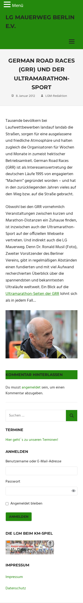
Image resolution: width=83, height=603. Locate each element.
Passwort (13, 482)
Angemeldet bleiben (26, 504)
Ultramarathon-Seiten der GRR (32, 293)
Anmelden (18, 517)
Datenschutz (16, 588)
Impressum (14, 577)
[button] (8, 5)
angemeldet (31, 388)
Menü (17, 5)
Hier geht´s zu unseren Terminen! (32, 440)
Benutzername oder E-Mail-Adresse (33, 461)
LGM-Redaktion (56, 96)
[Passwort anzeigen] (73, 491)
